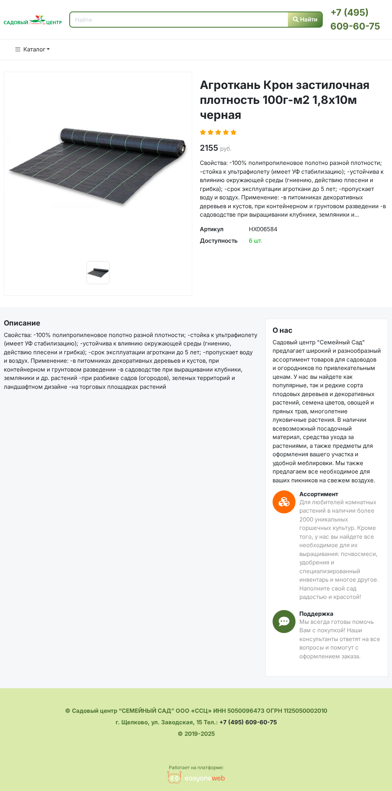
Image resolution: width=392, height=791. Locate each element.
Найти (308, 19)
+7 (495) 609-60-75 (248, 722)
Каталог (34, 49)
